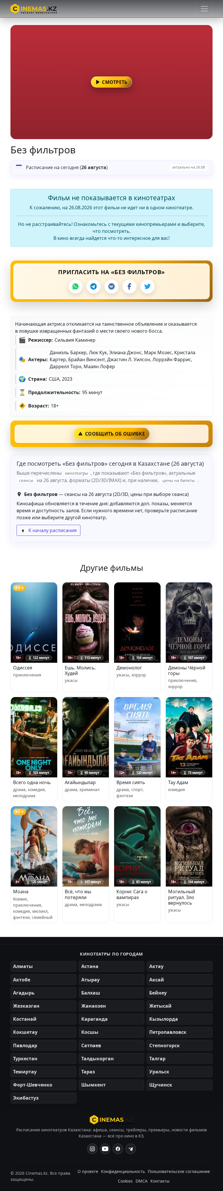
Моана (20, 891)
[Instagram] (92, 1149)
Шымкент (93, 1085)
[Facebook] (129, 286)
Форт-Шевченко (32, 1085)
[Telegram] (93, 286)
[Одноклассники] (130, 1149)
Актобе (21, 979)
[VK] (111, 286)
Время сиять (130, 782)
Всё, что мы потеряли (78, 894)
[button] (111, 82)
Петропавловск (167, 1032)
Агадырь (24, 993)
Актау (156, 966)
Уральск (159, 1071)
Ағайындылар (80, 782)
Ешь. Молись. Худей (80, 670)
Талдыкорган (97, 1058)
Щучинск (160, 1085)
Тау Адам (178, 782)
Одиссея (22, 667)
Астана (89, 966)
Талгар (157, 1058)
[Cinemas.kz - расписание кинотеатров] (33, 8)
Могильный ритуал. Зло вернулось (181, 897)
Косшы (89, 1032)
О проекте (88, 1171)
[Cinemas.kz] (112, 1119)
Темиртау (25, 1071)
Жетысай (160, 1006)
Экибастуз (26, 1098)
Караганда (94, 1019)
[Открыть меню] (204, 9)
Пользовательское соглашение (179, 1171)
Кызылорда (163, 1019)
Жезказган (26, 1006)
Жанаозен (93, 1006)
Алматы (23, 966)
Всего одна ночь (32, 782)
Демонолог (129, 667)
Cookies (125, 1181)
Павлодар (25, 1045)
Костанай (25, 1019)
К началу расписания (52, 530)
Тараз (88, 1071)
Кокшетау (25, 1032)
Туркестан (25, 1058)
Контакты (160, 1181)
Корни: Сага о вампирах (132, 894)
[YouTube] (105, 1149)
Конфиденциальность (123, 1171)
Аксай (156, 979)
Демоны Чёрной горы (186, 670)
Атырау (90, 979)
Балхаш (90, 993)
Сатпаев (91, 1045)
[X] (147, 286)
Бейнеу (158, 993)
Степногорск (164, 1045)
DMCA (142, 1181)
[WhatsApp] (75, 286)
